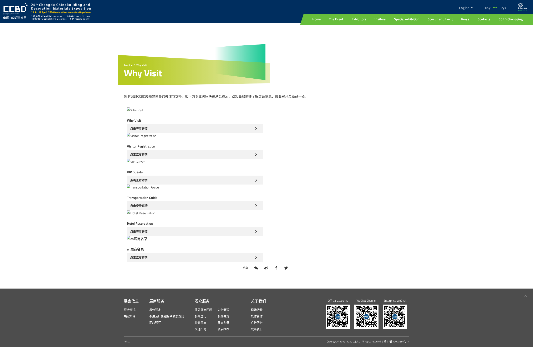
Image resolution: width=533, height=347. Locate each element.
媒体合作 (257, 316)
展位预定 (155, 309)
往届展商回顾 (203, 309)
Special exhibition (406, 19)
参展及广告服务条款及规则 (166, 316)
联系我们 (257, 329)
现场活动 (257, 309)
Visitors (380, 19)
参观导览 (223, 316)
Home (316, 19)
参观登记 (200, 316)
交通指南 (200, 329)
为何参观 (223, 309)
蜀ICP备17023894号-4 (396, 341)
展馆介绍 (130, 316)
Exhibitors (359, 19)
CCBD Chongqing (511, 19)
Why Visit (141, 65)
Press (465, 19)
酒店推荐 (223, 329)
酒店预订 (155, 322)
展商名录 (223, 322)
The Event (336, 19)
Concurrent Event (440, 19)
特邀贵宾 (200, 322)
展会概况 (130, 309)
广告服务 (257, 322)
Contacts (484, 19)
